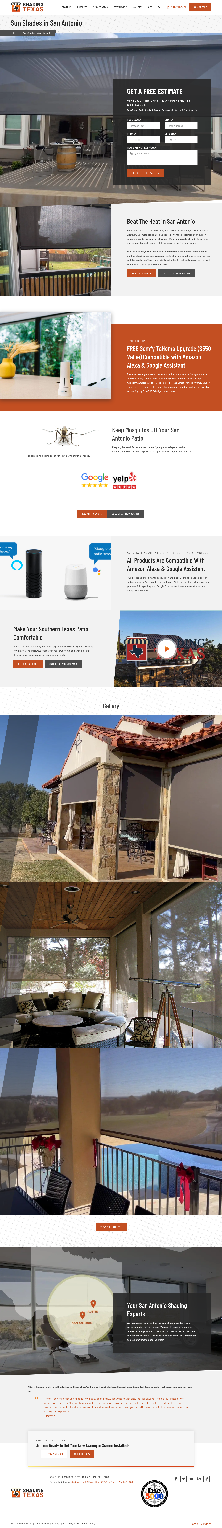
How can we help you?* (141, 147)
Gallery (97, 1477)
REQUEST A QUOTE (141, 273)
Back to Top (200, 1523)
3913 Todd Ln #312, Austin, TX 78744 (90, 1482)
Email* (169, 119)
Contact (202, 7)
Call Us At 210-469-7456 (177, 273)
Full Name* (134, 119)
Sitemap (30, 1523)
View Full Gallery (111, 1227)
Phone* (131, 133)
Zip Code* (170, 133)
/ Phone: (114, 1482)
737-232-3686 (179, 7)
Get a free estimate (144, 172)
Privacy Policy (44, 1523)
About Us (55, 1477)
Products (67, 1477)
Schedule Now (82, 1454)
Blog (106, 1477)
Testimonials (83, 1477)
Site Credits (17, 1523)
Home (16, 33)
